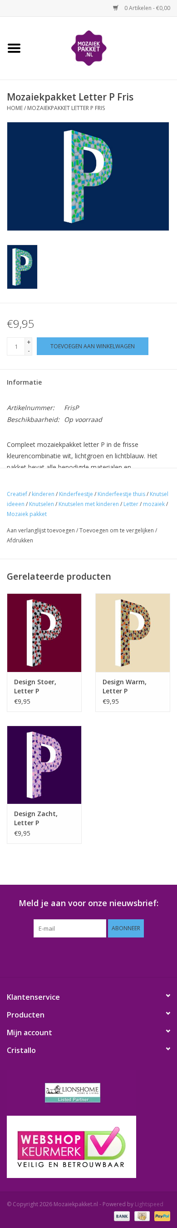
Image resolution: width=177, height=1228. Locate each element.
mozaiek (154, 504)
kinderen (43, 494)
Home (15, 108)
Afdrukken (20, 540)
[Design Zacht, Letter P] (44, 765)
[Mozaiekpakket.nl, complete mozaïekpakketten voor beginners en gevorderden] (102, 47)
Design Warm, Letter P (125, 686)
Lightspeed (149, 1204)
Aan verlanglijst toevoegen (41, 530)
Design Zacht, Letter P (36, 818)
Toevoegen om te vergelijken (117, 530)
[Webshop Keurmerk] (88, 1147)
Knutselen (41, 504)
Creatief (17, 494)
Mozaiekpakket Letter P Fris (66, 108)
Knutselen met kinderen (89, 504)
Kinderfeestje (76, 494)
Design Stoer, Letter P (35, 686)
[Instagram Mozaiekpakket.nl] (129, 956)
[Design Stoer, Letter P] (44, 632)
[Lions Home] (88, 1093)
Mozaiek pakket (27, 514)
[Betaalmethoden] (121, 1215)
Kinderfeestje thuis (121, 494)
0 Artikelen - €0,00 (146, 8)
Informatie (24, 382)
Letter (130, 504)
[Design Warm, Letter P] (132, 632)
